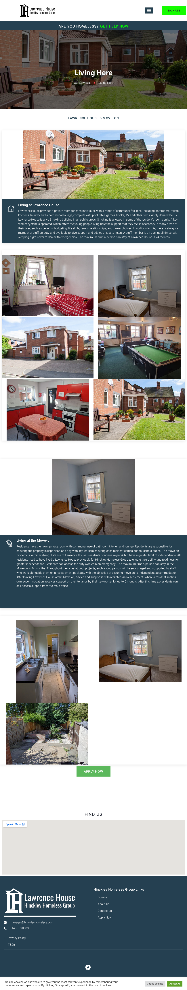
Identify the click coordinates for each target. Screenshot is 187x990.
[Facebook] (88, 967)
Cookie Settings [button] (155, 983)
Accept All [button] (174, 983)
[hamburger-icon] (149, 10)
